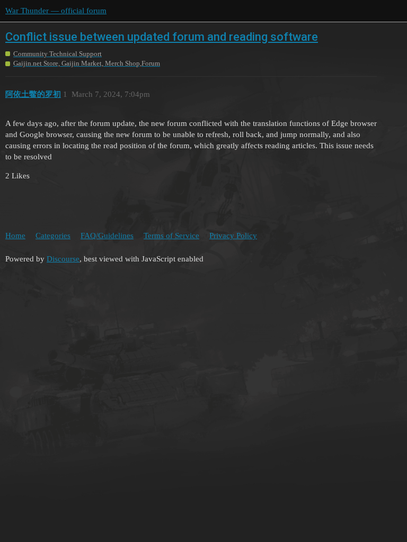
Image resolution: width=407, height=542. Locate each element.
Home (15, 235)
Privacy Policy (233, 235)
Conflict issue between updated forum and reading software (161, 36)
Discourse (63, 259)
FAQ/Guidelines (107, 235)
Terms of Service (171, 235)
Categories (53, 235)
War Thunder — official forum (56, 10)
